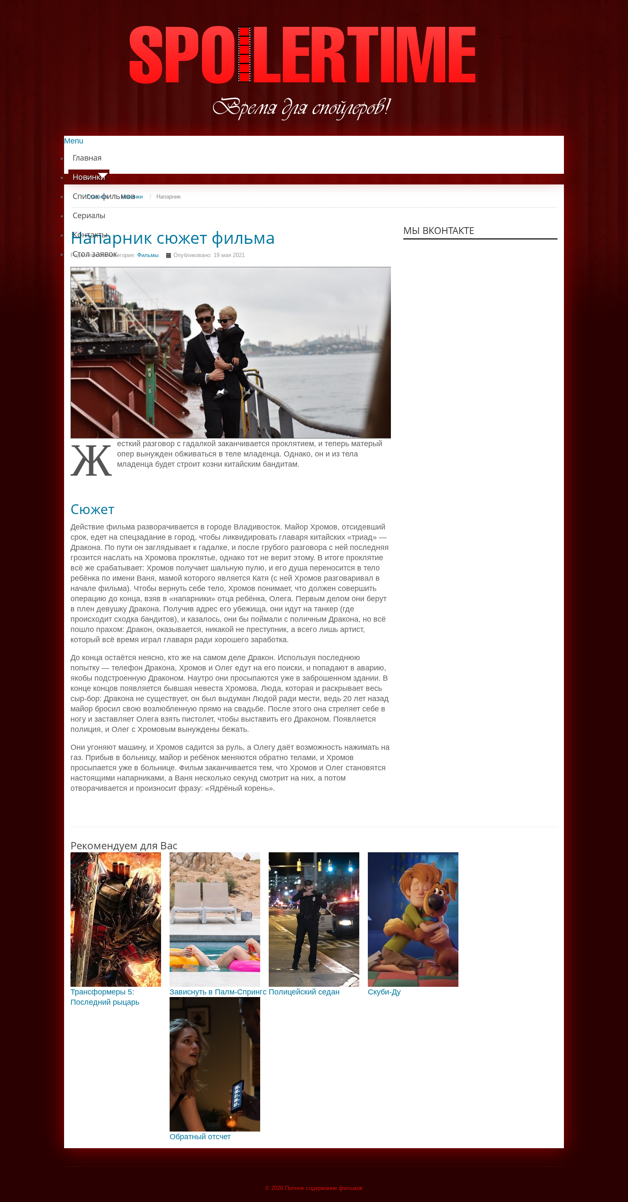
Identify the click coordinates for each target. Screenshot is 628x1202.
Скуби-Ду (384, 992)
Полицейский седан (304, 992)
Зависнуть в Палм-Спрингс (218, 992)
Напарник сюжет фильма (172, 237)
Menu (73, 141)
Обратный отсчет (200, 1136)
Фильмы (147, 255)
